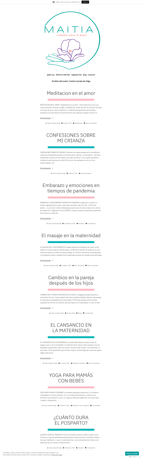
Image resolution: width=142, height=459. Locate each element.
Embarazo (81, 223)
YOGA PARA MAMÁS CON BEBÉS (71, 378)
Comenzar (85, 2)
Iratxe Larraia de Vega (53, 123)
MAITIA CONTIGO (63, 75)
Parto (75, 265)
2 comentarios (91, 224)
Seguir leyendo (62, 400)
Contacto (91, 75)
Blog (85, 75)
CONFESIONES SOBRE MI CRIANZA (71, 138)
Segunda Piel (76, 75)
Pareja (80, 313)
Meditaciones (78, 123)
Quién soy (50, 75)
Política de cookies (56, 455)
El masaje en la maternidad (71, 235)
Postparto (88, 173)
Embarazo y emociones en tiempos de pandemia (71, 188)
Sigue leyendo (45, 118)
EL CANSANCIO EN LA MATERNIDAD (71, 327)
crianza (83, 173)
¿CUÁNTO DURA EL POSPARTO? (71, 420)
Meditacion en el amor (71, 93)
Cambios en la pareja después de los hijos (71, 280)
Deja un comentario (91, 123)
